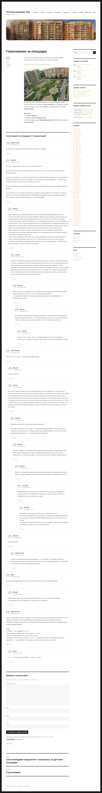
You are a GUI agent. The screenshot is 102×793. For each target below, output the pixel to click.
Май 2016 (77, 217)
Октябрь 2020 (78, 150)
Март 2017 (77, 202)
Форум (81, 12)
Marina (79, 77)
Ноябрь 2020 (78, 149)
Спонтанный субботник (87, 109)
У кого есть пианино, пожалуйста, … (84, 64)
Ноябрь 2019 (78, 160)
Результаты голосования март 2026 (82, 91)
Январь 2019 (77, 174)
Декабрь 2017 (78, 187)
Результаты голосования (80, 94)
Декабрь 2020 (78, 147)
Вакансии (88, 12)
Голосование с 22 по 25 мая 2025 (82, 96)
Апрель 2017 (77, 200)
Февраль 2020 (78, 159)
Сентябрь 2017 (78, 192)
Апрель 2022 (77, 142)
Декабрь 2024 (78, 134)
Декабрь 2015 (78, 224)
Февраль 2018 (78, 184)
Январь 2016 (77, 222)
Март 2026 (77, 129)
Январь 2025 (77, 132)
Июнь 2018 (77, 180)
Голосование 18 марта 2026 (81, 92)
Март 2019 (77, 172)
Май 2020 (77, 155)
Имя (8, 707)
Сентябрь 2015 (78, 225)
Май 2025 (77, 130)
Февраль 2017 (78, 204)
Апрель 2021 (77, 144)
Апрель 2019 (77, 170)
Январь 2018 (77, 185)
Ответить (9, 153)
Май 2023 (77, 137)
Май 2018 (77, 182)
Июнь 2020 (77, 154)
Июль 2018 (77, 179)
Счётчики (35, 12)
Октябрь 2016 (78, 210)
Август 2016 (77, 214)
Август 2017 (77, 194)
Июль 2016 (77, 215)
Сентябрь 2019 (78, 164)
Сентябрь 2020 (78, 152)
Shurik (79, 66)
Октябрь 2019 (78, 162)
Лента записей (78, 256)
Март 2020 (77, 157)
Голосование (77, 237)
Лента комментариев (79, 258)
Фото (94, 12)
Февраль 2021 (78, 145)
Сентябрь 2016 (78, 212)
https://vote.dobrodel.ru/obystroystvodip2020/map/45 (37, 64)
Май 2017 (77, 199)
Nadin (7, 62)
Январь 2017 (77, 205)
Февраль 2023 (78, 139)
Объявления (77, 240)
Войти (76, 255)
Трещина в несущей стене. (82, 76)
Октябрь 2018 (78, 177)
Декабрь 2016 (78, 207)
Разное (8, 66)
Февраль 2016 (78, 220)
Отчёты (42, 12)
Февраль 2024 (78, 135)
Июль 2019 (77, 167)
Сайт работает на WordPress (23, 786)
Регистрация (77, 253)
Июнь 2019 (77, 169)
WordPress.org (78, 260)
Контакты (50, 12)
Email (8, 715)
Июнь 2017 (77, 197)
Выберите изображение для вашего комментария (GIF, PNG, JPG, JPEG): (29, 737)
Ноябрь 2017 (78, 189)
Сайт (7, 723)
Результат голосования (87, 112)
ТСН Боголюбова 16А (18, 12)
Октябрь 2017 (78, 190)
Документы (66, 12)
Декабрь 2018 (78, 175)
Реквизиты (58, 12)
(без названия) (78, 97)
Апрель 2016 (77, 219)
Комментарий (11, 683)
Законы (74, 12)
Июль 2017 (77, 195)
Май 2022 (77, 140)
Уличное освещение (80, 70)
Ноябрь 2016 (78, 209)
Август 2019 (77, 165)
